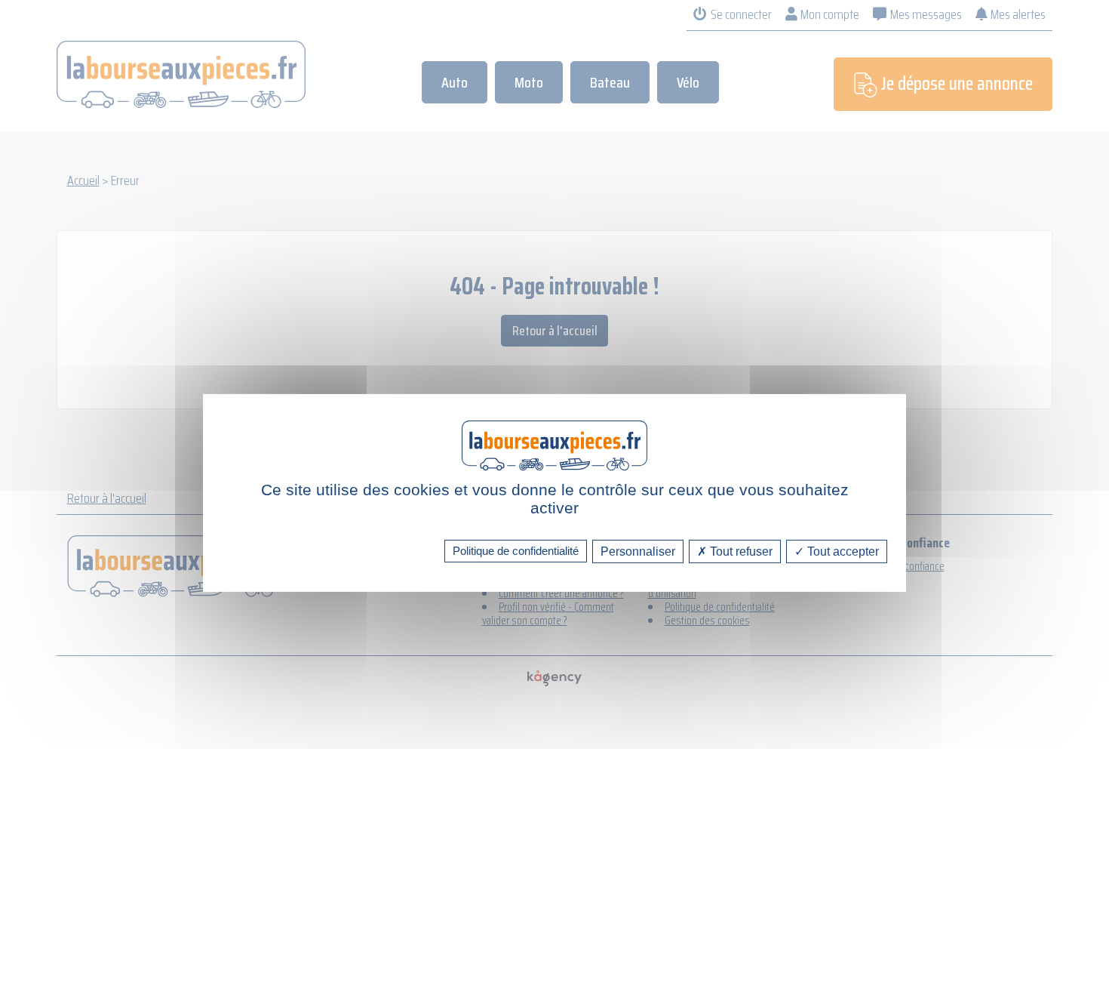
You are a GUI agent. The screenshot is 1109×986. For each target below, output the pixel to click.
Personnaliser (638, 551)
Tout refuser (740, 551)
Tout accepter (841, 551)
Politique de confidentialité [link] (516, 550)
